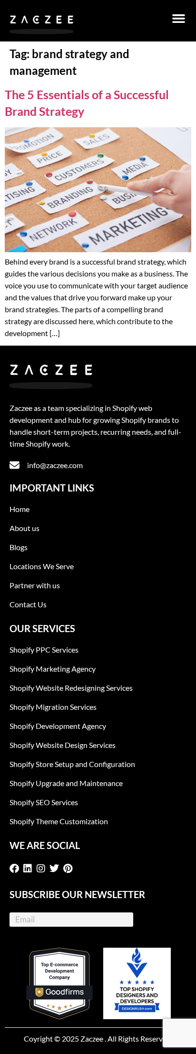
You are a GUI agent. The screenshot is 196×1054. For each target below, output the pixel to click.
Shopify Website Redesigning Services (71, 687)
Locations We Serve (42, 566)
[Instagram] (42, 868)
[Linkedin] (29, 868)
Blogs (19, 547)
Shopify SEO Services (44, 802)
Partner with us (35, 585)
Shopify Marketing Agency (53, 668)
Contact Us (28, 604)
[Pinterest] (69, 868)
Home (19, 508)
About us (24, 527)
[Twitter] (56, 868)
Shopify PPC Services (44, 649)
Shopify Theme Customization (59, 821)
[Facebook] (16, 868)
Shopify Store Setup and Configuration (72, 763)
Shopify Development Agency (58, 725)
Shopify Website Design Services (63, 744)
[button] (178, 18)
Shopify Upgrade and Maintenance (66, 783)
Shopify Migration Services (53, 706)
